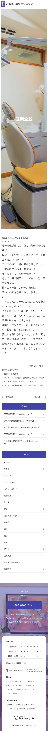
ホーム (8, 681)
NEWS (18, 689)
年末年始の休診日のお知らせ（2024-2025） (21, 442)
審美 (6, 509)
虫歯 (6, 542)
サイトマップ (29, 689)
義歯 (6, 536)
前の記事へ (10, 397)
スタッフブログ (10, 482)
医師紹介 (31, 681)
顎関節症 (7, 569)
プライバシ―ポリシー (14, 693)
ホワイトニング (10, 489)
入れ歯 (6, 502)
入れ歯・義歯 (29, 705)
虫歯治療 (9, 705)
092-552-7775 (24, 605)
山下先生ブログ (10, 516)
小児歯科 (22, 709)
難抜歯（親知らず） (12, 562)
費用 (7, 685)
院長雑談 (7, 556)
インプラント (7, 378)
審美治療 (32, 709)
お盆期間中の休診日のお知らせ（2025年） (22, 427)
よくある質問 (17, 685)
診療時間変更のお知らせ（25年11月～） (21, 421)
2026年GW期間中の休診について (18, 414)
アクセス (9, 689)
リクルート (30, 685)
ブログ (6, 469)
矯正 (6, 529)
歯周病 (6, 522)
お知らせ (7, 462)
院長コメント (9, 549)
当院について (19, 681)
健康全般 (7, 496)
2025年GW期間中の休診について (18, 434)
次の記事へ (37, 397)
